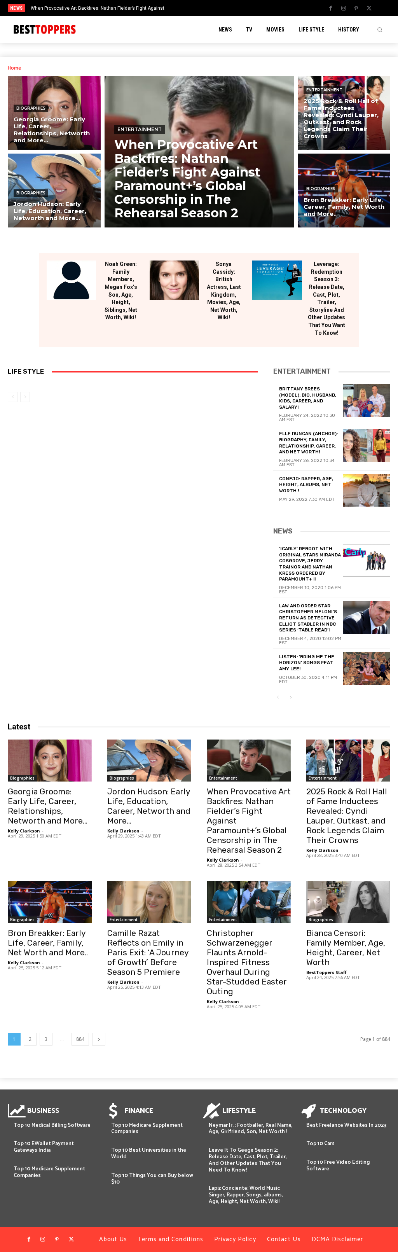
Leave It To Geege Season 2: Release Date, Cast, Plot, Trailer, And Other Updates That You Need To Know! (248, 1160)
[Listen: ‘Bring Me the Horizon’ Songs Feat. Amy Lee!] (366, 668)
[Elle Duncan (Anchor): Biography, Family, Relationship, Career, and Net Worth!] (366, 445)
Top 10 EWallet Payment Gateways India (44, 1147)
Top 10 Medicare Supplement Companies (49, 1172)
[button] (379, 29)
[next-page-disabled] (25, 397)
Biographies (30, 108)
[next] (219, 8)
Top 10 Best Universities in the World (148, 1153)
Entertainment (139, 129)
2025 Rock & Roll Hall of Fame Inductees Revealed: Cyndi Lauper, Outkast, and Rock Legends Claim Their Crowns (346, 816)
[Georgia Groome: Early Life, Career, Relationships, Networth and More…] (54, 113)
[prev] (207, 8)
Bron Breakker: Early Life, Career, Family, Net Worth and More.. (48, 942)
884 (80, 1039)
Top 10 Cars (320, 1143)
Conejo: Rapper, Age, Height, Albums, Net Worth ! (306, 484)
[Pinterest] (356, 8)
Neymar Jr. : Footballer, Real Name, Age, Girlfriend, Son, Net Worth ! (251, 1129)
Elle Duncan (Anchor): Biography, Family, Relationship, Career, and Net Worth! (308, 443)
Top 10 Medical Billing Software (52, 1125)
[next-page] (290, 698)
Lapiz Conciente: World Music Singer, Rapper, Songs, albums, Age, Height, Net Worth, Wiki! (246, 1195)
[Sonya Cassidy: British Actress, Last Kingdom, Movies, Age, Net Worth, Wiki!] (174, 280)
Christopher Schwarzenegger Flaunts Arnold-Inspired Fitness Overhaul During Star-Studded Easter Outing (247, 962)
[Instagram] (343, 8)
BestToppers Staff (326, 972)
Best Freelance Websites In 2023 (346, 1125)
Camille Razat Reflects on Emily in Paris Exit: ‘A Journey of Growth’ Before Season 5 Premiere (148, 952)
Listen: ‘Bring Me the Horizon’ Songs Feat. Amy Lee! (306, 662)
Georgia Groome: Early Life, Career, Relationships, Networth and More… (47, 806)
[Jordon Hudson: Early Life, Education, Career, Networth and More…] (54, 190)
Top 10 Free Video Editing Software (338, 1165)
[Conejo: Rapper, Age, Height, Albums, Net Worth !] (366, 490)
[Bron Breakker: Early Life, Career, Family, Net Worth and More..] (344, 190)
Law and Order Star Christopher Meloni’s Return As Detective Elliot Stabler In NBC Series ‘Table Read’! (308, 618)
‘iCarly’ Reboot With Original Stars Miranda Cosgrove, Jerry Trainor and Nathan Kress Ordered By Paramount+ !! (310, 564)
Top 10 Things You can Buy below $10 (152, 1179)
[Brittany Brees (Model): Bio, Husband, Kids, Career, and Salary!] (366, 400)
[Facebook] (330, 8)
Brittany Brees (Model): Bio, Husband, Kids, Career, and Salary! (307, 398)
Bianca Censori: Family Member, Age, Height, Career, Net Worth (345, 947)
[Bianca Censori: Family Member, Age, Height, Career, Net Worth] (348, 902)
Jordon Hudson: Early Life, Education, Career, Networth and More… (148, 806)
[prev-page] (12, 397)
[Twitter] (369, 8)
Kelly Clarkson (24, 831)
